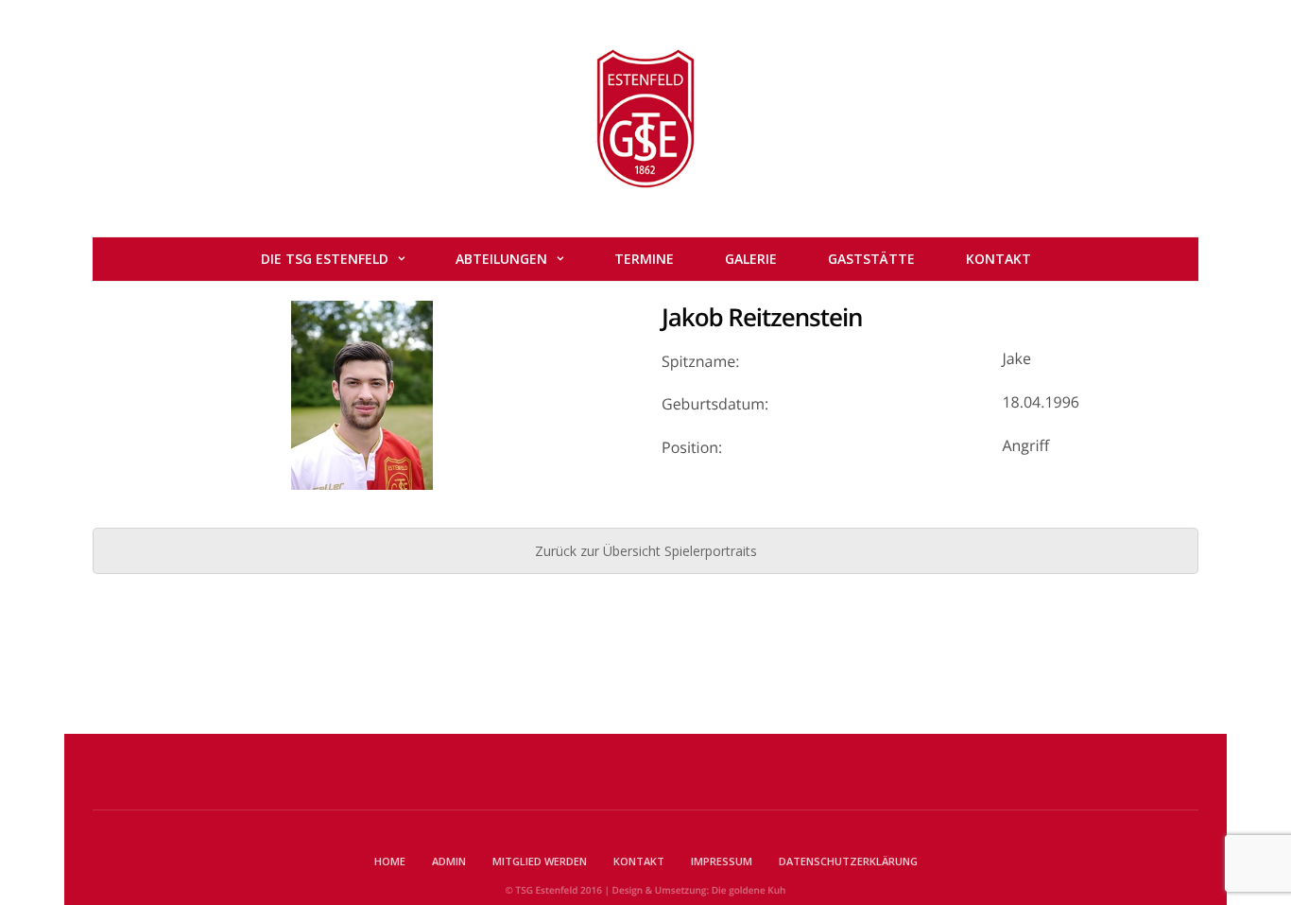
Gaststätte (871, 259)
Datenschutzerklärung (848, 861)
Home (389, 861)
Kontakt (998, 259)
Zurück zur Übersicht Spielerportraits (646, 551)
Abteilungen (501, 259)
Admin (449, 861)
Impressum (721, 861)
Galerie (751, 259)
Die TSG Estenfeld (324, 259)
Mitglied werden (539, 861)
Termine (644, 259)
